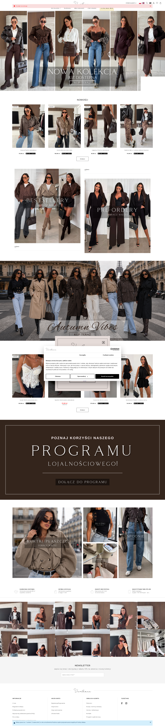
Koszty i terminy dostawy (94, 706)
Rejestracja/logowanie (58, 703)
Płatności (89, 703)
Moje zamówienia (56, 710)
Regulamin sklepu (17, 706)
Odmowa (57, 376)
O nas (14, 703)
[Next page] (161, 51)
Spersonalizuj (81, 376)
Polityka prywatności (18, 710)
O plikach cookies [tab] (108, 355)
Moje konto (54, 706)
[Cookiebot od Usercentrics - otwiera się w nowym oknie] (111, 349)
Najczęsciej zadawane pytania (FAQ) (23, 713)
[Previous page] (4, 51)
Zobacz (82, 159)
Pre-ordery (15, 717)
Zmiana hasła (55, 713)
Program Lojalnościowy (93, 717)
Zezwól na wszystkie (107, 376)
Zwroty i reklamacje (92, 710)
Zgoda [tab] (57, 355)
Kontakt (88, 713)
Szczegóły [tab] (82, 355)
